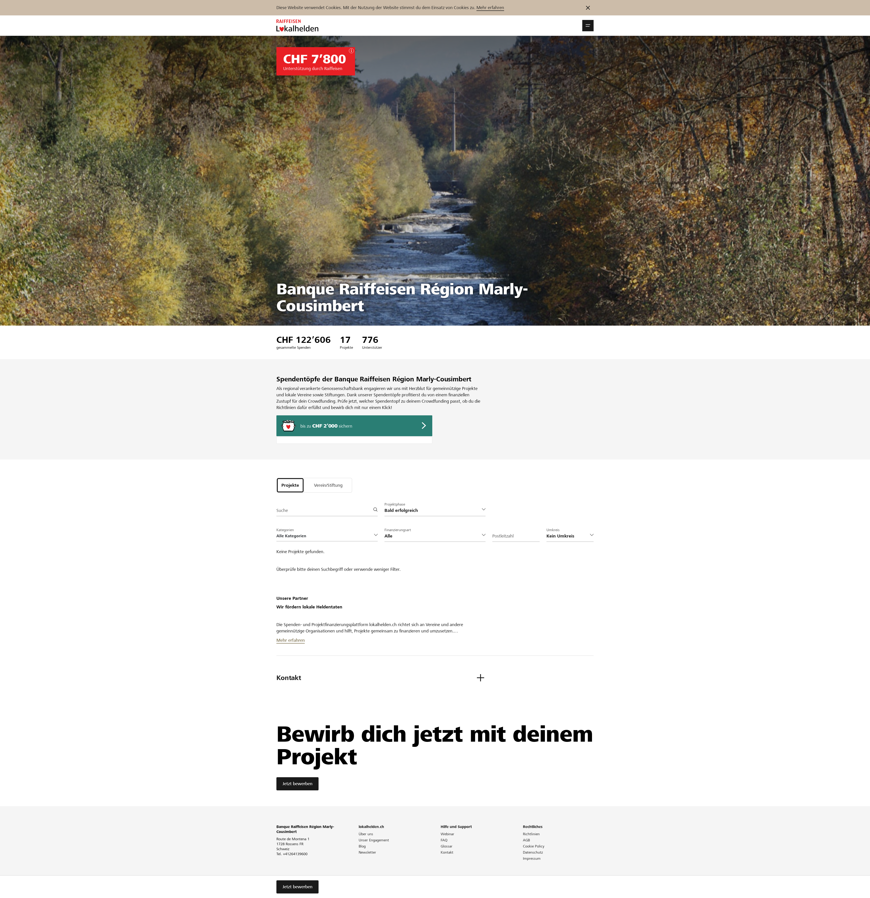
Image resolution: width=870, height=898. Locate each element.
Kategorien (285, 530)
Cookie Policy (533, 846)
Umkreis (553, 530)
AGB (526, 840)
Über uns (366, 834)
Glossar (446, 846)
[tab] (290, 485)
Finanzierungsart (397, 530)
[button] (588, 25)
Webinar (447, 834)
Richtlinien (531, 834)
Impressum (532, 858)
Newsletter (367, 852)
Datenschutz (533, 852)
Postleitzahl (503, 536)
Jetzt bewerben (297, 783)
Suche (282, 510)
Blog (362, 846)
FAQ (444, 840)
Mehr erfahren (490, 7)
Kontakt (447, 852)
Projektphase (394, 504)
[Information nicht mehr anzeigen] (588, 8)
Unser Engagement (374, 840)
